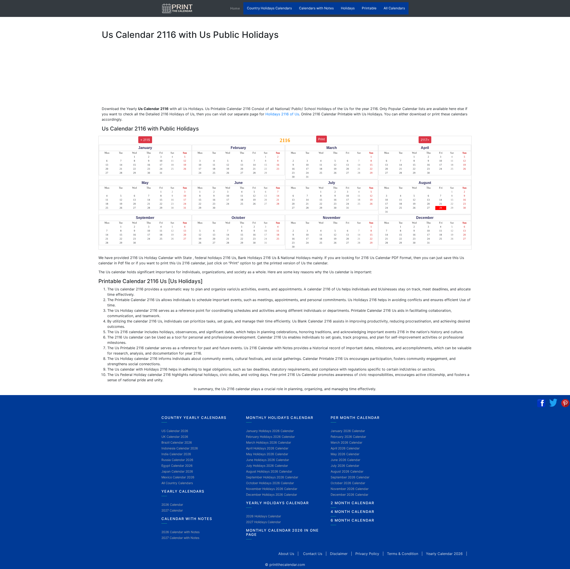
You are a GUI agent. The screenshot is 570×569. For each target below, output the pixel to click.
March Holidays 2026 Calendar (268, 442)
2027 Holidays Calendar (263, 522)
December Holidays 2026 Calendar (271, 494)
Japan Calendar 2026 (177, 471)
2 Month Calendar (352, 503)
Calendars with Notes (316, 8)
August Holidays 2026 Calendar (269, 471)
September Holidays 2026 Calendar (272, 477)
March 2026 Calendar (346, 442)
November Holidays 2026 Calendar (271, 489)
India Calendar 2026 (176, 454)
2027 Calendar (172, 510)
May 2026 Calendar (345, 454)
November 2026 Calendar (349, 489)
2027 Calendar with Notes (180, 538)
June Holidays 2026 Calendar (267, 460)
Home (236, 8)
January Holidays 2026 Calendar (270, 431)
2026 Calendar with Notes (180, 532)
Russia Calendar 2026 (177, 460)
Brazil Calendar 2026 (176, 442)
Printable (369, 8)
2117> (425, 140)
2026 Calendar (172, 504)
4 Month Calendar (352, 511)
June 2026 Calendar (345, 460)
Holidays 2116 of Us (282, 114)
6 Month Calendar (352, 520)
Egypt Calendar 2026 (177, 465)
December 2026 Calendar (349, 494)
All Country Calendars (177, 483)
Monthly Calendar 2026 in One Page (282, 532)
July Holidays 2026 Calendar (267, 465)
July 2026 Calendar (345, 465)
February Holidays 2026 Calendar (270, 436)
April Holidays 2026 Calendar (267, 448)
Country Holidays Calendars (269, 8)
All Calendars (394, 8)
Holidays (348, 8)
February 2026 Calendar (348, 436)
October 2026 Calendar (348, 483)
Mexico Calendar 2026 (177, 477)
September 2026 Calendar (350, 477)
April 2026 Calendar (345, 448)
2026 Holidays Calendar (263, 516)
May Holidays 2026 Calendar (267, 454)
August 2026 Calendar (347, 471)
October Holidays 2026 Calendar (270, 483)
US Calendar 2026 (174, 431)
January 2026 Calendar (348, 431)
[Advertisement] (25, 139)
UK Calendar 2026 (174, 436)
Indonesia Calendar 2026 (179, 448)
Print (321, 139)
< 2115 (145, 140)
